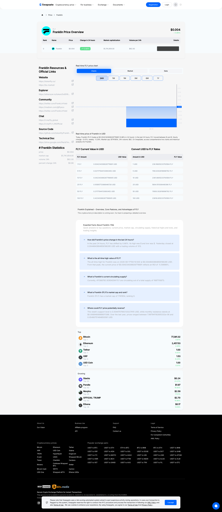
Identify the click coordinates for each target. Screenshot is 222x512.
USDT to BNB (175, 448)
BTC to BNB (141, 448)
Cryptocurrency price (65, 5)
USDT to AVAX (126, 455)
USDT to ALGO (159, 459)
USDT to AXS (125, 462)
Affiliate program (81, 427)
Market (130, 71)
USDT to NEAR (142, 459)
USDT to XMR (93, 459)
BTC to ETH (157, 448)
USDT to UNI (142, 455)
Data (166, 71)
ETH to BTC (124, 448)
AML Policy (155, 438)
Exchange (102, 5)
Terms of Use (58, 505)
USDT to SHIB (175, 451)
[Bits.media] (60, 487)
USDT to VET (92, 462)
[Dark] (180, 4)
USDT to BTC (92, 448)
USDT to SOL (125, 451)
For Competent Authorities (161, 435)
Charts (93, 71)
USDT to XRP (93, 451)
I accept (171, 502)
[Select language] (175, 4)
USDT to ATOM (176, 455)
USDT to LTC (92, 455)
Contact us (117, 431)
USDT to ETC (175, 462)
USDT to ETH (109, 448)
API (76, 431)
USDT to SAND (110, 462)
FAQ (114, 427)
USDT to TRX (142, 462)
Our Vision (41, 427)
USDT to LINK (158, 455)
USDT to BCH (109, 459)
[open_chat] (216, 506)
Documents (118, 5)
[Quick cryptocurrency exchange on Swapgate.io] (46, 4)
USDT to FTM (125, 459)
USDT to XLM (175, 459)
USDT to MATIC (110, 455)
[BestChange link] (43, 487)
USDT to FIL (158, 462)
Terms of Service (157, 427)
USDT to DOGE (142, 451)
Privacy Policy (156, 431)
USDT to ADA (109, 451)
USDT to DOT (158, 451)
